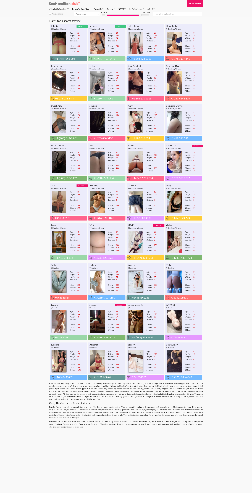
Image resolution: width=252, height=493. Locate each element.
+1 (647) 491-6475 (104, 58)
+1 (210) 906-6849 (104, 178)
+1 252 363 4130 (141, 218)
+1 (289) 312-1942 (66, 138)
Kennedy (94, 185)
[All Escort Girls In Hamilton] (65, 3)
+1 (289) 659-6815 (143, 337)
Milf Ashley (172, 344)
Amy (130, 105)
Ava (91, 145)
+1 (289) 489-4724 (181, 257)
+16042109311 (179, 297)
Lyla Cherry (133, 26)
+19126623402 (102, 377)
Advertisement (195, 3)
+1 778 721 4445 (180, 58)
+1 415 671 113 (64, 257)
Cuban (93, 265)
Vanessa (93, 26)
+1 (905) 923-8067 (66, 178)
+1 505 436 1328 (103, 257)
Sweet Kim (56, 105)
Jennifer (93, 105)
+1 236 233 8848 (65, 98)
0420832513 (62, 337)
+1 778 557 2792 (180, 178)
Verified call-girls (136, 9)
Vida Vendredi (134, 66)
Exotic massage (135, 305)
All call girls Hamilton (59, 9)
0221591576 (139, 377)
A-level (151, 9)
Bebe (53, 225)
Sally (53, 265)
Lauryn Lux (56, 66)
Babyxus (132, 185)
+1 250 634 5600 (180, 98)
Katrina (54, 305)
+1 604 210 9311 (141, 98)
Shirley (131, 344)
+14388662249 (140, 297)
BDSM (122, 9)
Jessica (93, 305)
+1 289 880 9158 (103, 138)
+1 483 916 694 (141, 138)
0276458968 (177, 337)
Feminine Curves (174, 105)
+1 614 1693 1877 (104, 218)
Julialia (54, 26)
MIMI (131, 225)
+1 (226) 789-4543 (181, 377)
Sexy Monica (57, 145)
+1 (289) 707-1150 (104, 297)
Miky (168, 185)
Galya (169, 225)
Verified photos (57, 14)
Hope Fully (171, 26)
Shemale (111, 9)
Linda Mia (171, 145)
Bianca (131, 145)
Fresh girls (99, 9)
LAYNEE (170, 305)
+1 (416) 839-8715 (104, 337)
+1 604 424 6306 (141, 58)
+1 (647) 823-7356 (143, 257)
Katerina (55, 344)
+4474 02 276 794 (142, 178)
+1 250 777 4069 (103, 98)
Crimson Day (172, 66)
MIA (92, 225)
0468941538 (62, 297)
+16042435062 (64, 377)
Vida (168, 265)
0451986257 (62, 218)
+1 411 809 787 (179, 138)
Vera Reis (132, 265)
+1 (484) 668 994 (65, 58)
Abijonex (94, 344)
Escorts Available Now (81, 9)
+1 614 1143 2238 (180, 218)
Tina (53, 185)
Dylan (92, 66)
